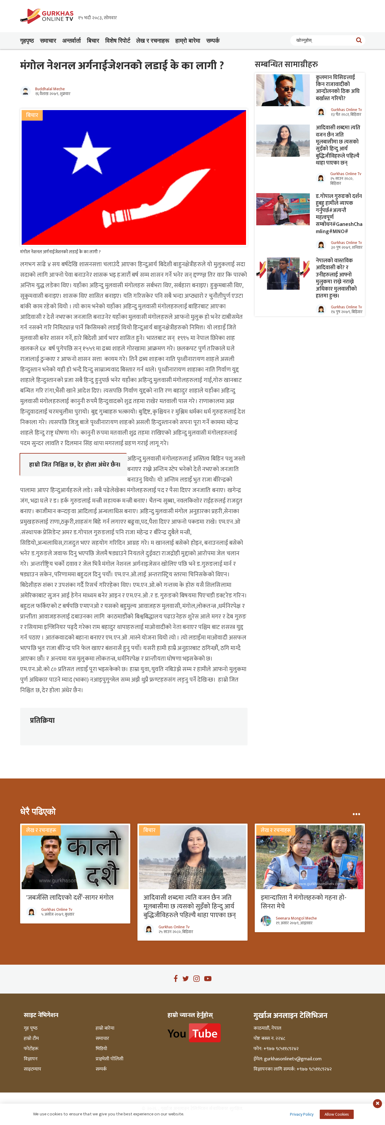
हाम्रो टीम (31, 1038)
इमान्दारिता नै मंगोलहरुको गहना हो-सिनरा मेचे (303, 902)
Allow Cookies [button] (337, 1114)
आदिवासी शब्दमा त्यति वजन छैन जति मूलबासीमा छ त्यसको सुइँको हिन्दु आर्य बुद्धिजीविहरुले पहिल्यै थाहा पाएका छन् (338, 145)
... (356, 811)
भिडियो (101, 1049)
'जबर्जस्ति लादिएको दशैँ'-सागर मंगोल (69, 897)
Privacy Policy (301, 1114)
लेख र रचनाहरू (152, 40)
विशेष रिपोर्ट (117, 40)
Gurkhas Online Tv (346, 109)
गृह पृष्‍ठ (31, 1028)
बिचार (93, 40)
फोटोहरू (31, 1049)
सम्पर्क (213, 40)
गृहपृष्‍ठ (27, 40)
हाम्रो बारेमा (187, 40)
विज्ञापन (31, 1059)
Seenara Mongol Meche (296, 918)
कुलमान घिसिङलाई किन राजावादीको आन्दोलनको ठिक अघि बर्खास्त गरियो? (338, 88)
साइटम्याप (32, 1069)
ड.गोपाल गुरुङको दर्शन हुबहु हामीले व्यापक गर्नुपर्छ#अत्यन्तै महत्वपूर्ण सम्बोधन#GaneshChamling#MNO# (339, 214)
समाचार (48, 40)
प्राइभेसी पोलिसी (109, 1059)
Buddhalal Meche (50, 89)
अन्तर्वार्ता (71, 40)
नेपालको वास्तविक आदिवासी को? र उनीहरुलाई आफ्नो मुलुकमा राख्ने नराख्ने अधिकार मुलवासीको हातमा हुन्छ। (336, 278)
